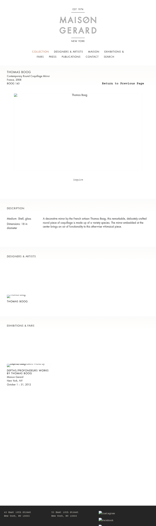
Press (53, 57)
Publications (71, 57)
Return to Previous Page (123, 84)
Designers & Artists (68, 52)
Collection (40, 52)
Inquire (78, 180)
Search (109, 57)
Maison (93, 52)
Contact (92, 57)
